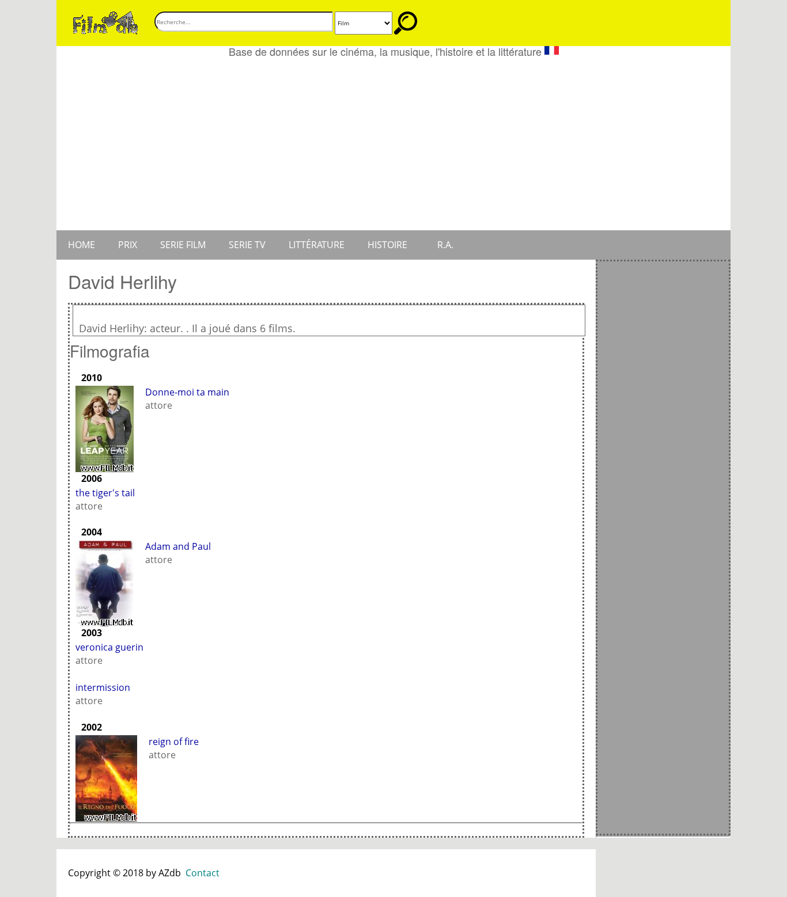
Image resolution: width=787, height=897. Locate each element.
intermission (102, 687)
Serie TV (247, 244)
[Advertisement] (393, 144)
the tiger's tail (105, 492)
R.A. (445, 244)
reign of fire (174, 741)
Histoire (387, 244)
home (81, 244)
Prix (127, 244)
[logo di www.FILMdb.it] (105, 22)
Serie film (183, 244)
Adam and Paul (178, 546)
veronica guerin (109, 647)
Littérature (317, 244)
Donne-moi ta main (187, 392)
